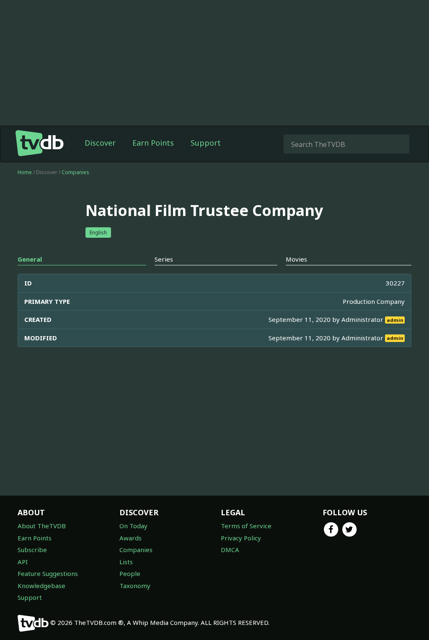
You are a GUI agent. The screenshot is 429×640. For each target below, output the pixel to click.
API (23, 562)
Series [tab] (164, 259)
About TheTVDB (42, 526)
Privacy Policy (241, 538)
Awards (130, 538)
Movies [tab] (296, 259)
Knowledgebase (41, 585)
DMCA (230, 549)
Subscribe (32, 549)
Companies (75, 172)
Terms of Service (246, 526)
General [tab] (30, 259)
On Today (133, 526)
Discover (100, 143)
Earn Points (153, 143)
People (129, 573)
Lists (126, 562)
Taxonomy (134, 585)
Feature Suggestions (48, 573)
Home (25, 172)
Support (206, 143)
